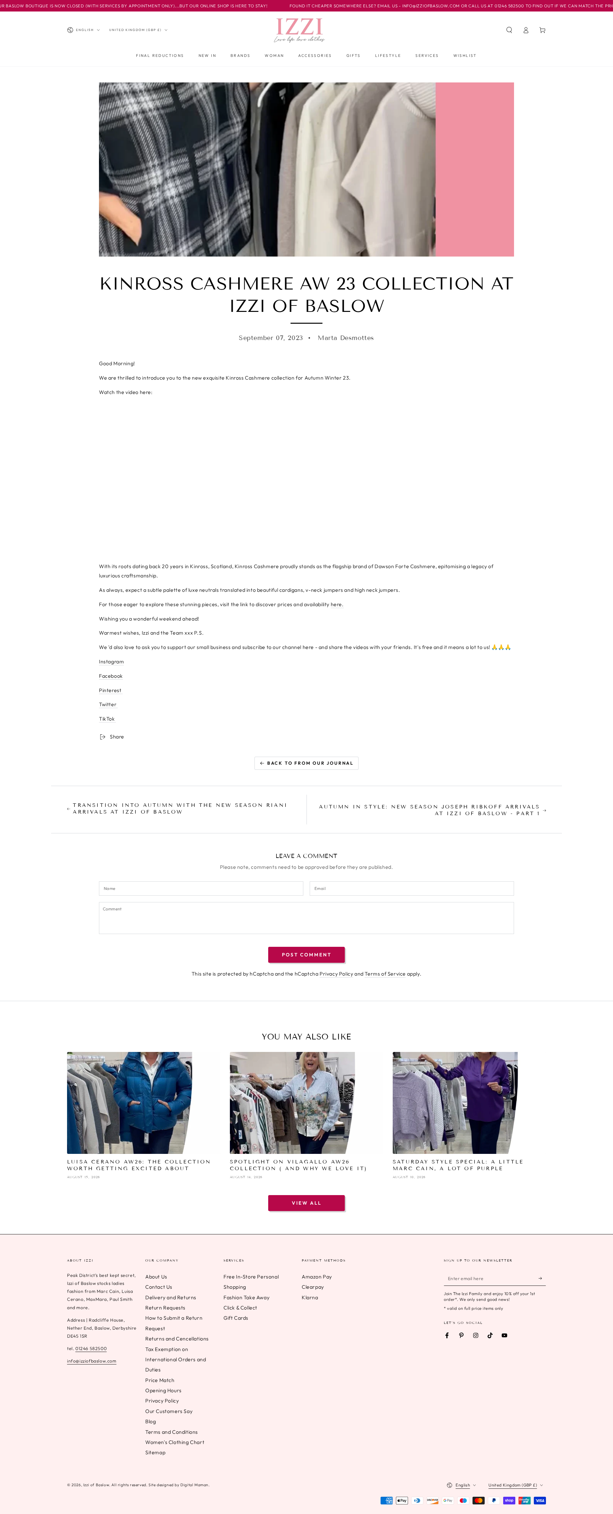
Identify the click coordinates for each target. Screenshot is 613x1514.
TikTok (107, 718)
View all (307, 1203)
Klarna (310, 1297)
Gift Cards (235, 1318)
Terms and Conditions (171, 1432)
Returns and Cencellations (177, 1338)
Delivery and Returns (170, 1297)
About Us (156, 1276)
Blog (150, 1421)
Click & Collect (240, 1307)
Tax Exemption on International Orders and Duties (175, 1359)
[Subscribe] (542, 1278)
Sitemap (155, 1452)
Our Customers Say (169, 1411)
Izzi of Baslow (96, 1484)
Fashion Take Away (246, 1297)
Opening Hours (163, 1390)
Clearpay (313, 1287)
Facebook (111, 676)
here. (337, 604)
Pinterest (111, 690)
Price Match (160, 1380)
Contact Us (158, 1287)
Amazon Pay (317, 1276)
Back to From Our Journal (310, 763)
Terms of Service (385, 973)
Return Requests (165, 1307)
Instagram (111, 661)
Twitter (108, 704)
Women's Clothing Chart (174, 1442)
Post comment (306, 955)
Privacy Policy (336, 973)
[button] (509, 30)
